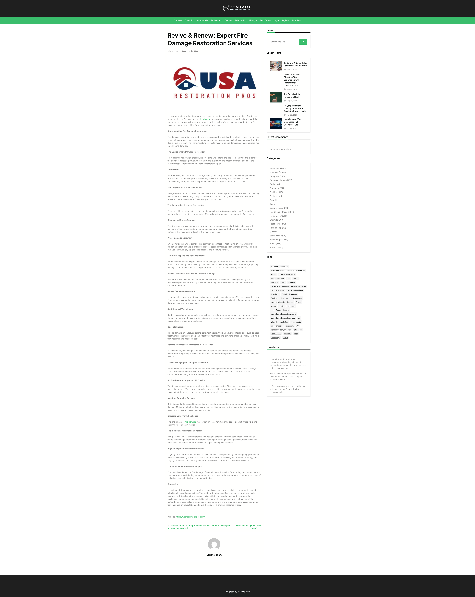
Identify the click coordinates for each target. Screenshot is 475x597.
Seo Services (276, 334)
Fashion (273, 192)
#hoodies (284, 266)
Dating (273, 184)
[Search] (303, 42)
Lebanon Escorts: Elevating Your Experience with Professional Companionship (292, 80)
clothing (285, 286)
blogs (283, 282)
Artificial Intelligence (287, 274)
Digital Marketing (278, 290)
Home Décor (276, 310)
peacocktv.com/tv (278, 330)
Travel (272, 243)
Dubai (284, 294)
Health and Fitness (278, 212)
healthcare (290, 306)
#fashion (274, 266)
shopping (287, 334)
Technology (275, 239)
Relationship (276, 227)
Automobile (275, 168)
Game (272, 204)
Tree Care (274, 247)
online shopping (277, 326)
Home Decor (276, 216)
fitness (298, 302)
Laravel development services (283, 318)
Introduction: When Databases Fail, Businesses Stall (293, 122)
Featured (274, 196)
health (281, 306)
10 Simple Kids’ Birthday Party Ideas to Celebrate (295, 64)
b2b (288, 278)
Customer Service (278, 180)
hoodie (286, 310)
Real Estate (275, 224)
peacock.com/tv (292, 326)
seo (300, 330)
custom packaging (298, 286)
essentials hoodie (278, 302)
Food (272, 200)
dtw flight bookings (295, 290)
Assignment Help (277, 278)
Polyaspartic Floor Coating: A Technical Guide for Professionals (295, 108)
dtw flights (275, 294)
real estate (292, 330)
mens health (296, 322)
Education (274, 188)
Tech (296, 334)
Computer (274, 176)
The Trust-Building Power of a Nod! (292, 95)
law (299, 318)
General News (276, 208)
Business (274, 172)
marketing (284, 322)
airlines (273, 274)
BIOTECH (274, 282)
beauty (295, 278)
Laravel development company (283, 314)
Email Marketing (277, 298)
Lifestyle (274, 220)
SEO (272, 231)
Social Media (276, 235)
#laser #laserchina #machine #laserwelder (288, 270)
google (273, 306)
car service (275, 286)
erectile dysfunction (294, 298)
